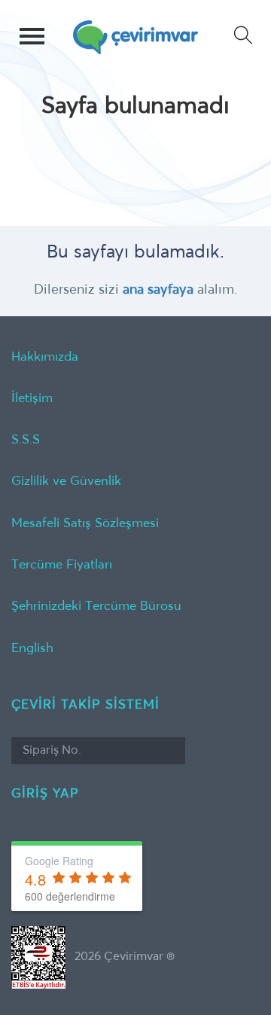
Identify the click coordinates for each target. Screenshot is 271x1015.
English (32, 648)
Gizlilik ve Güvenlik (66, 481)
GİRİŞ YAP (45, 794)
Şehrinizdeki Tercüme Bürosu (96, 606)
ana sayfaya (158, 290)
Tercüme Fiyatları (61, 565)
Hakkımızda (44, 357)
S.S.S (25, 440)
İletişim (32, 398)
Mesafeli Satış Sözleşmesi (85, 523)
